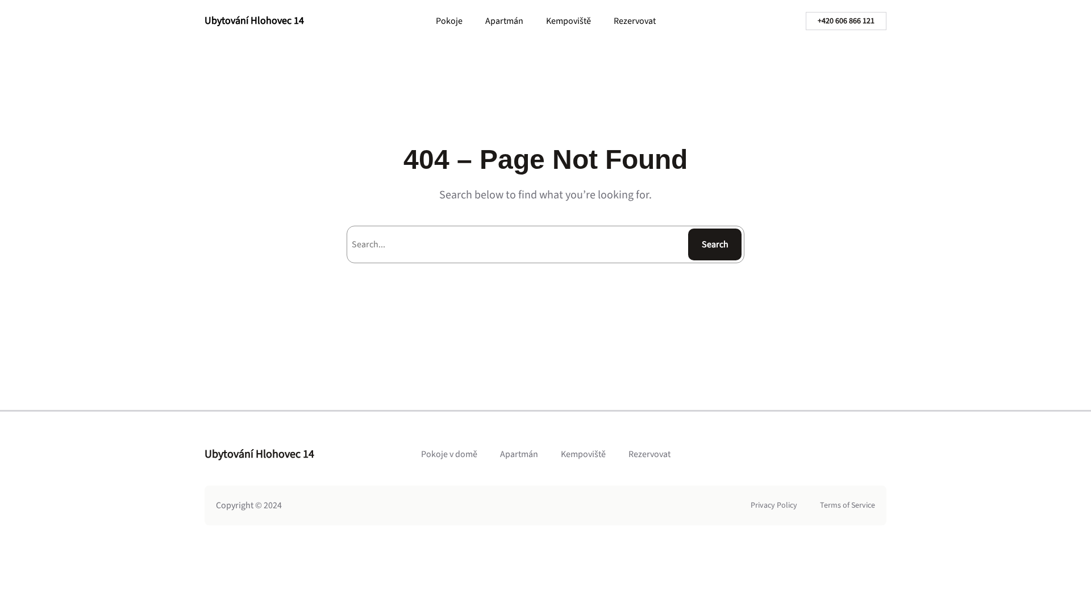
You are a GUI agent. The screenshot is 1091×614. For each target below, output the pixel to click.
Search (715, 244)
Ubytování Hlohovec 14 (254, 21)
